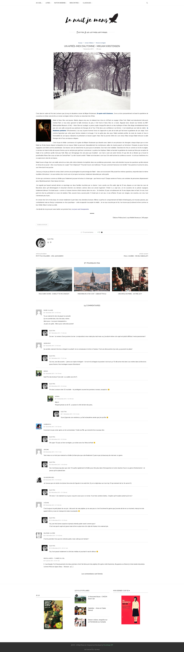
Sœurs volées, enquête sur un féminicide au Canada (97, 621)
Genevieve (47, 343)
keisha (46, 371)
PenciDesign (107, 645)
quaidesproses (49, 477)
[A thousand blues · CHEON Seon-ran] (80, 599)
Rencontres (74, 3)
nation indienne (60, 3)
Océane (46, 502)
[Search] (147, 3)
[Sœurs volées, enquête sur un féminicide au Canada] (80, 622)
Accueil (38, 3)
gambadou (47, 424)
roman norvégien (42, 224)
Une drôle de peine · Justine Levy (92, 294)
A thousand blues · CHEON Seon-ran (97, 598)
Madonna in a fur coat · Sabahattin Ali (54, 294)
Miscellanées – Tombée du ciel (54, 558)
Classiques (87, 3)
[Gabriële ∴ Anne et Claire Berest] (80, 611)
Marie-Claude (48, 310)
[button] (38, 282)
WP (112, 645)
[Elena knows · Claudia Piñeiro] (130, 279)
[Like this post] (99, 232)
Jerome (46, 449)
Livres (48, 3)
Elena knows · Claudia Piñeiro (130, 294)
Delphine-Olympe (49, 533)
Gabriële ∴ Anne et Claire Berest (97, 609)
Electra (50, 239)
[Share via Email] (101, 232)
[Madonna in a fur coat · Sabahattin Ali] (54, 279)
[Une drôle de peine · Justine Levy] (92, 279)
